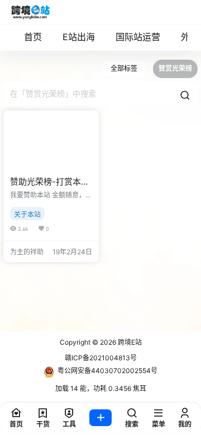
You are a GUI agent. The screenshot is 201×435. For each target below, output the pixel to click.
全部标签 (124, 68)
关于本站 (27, 214)
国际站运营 (138, 36)
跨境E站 (129, 342)
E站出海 (79, 36)
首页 (33, 36)
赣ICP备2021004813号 (101, 358)
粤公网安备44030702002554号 (107, 370)
